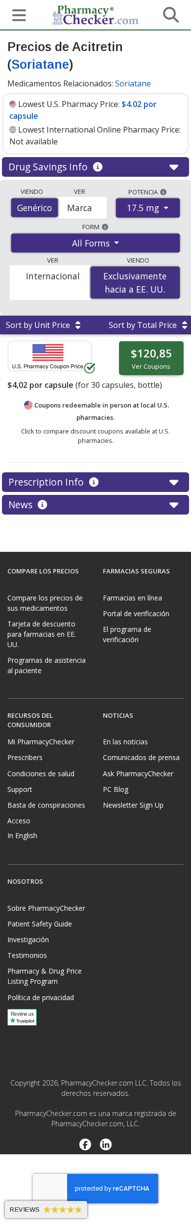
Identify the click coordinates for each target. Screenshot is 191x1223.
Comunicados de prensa (141, 757)
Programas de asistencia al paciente (46, 665)
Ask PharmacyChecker (138, 773)
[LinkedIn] (106, 1145)
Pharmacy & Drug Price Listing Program (44, 976)
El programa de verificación (127, 634)
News (21, 504)
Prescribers (25, 757)
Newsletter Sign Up (133, 805)
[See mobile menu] (15, 14)
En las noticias (125, 741)
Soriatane (40, 64)
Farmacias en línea (132, 597)
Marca (79, 208)
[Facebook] (85, 1145)
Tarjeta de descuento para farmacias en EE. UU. (41, 634)
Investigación (28, 939)
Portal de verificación (136, 613)
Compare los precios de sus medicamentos (45, 603)
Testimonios (27, 955)
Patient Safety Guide (39, 923)
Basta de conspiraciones (46, 805)
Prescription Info (47, 482)
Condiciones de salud (40, 773)
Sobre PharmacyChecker (46, 908)
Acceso (18, 820)
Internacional (53, 276)
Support (19, 789)
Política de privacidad (40, 997)
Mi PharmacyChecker (40, 741)
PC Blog (115, 789)
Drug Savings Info (49, 166)
